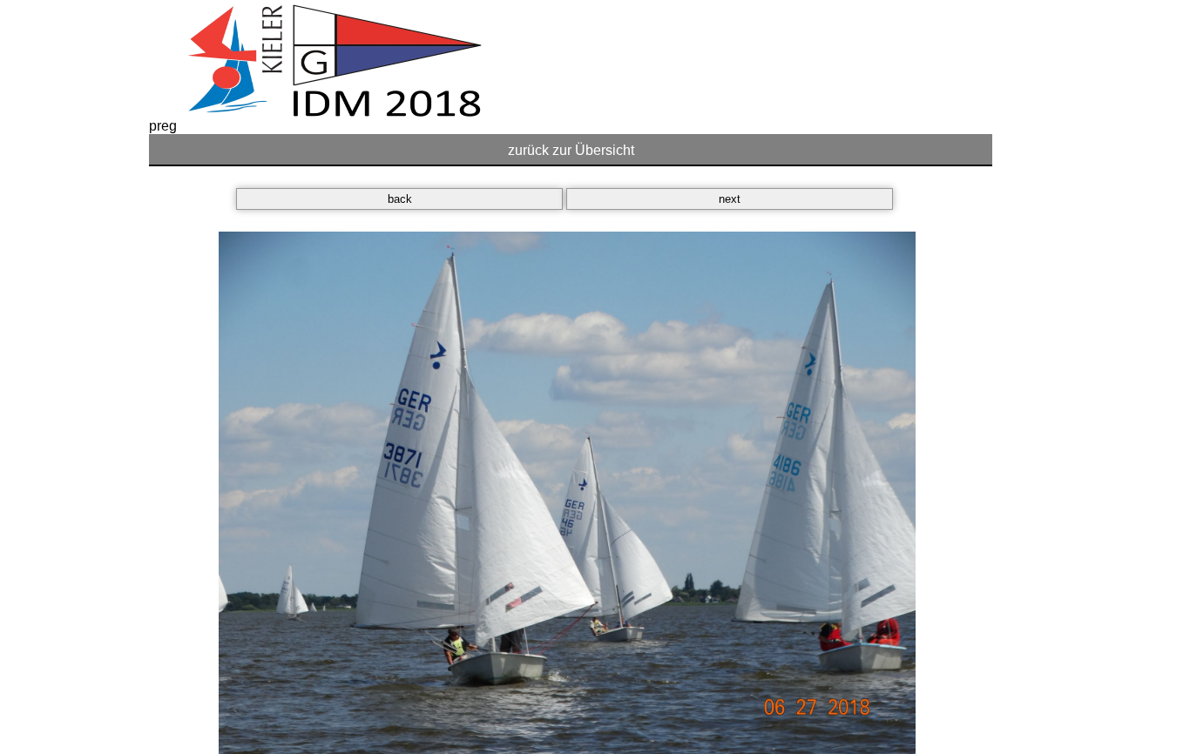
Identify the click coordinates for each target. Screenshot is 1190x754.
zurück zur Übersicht (571, 150)
